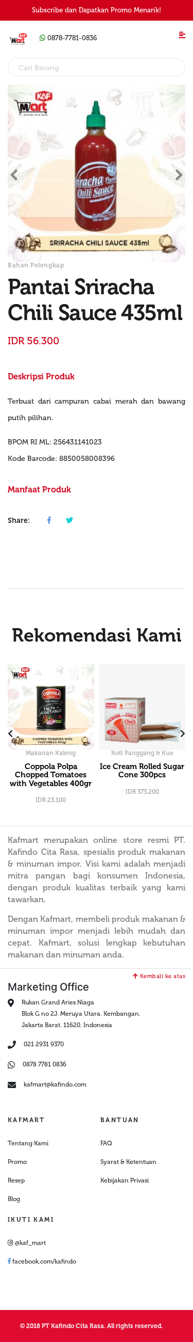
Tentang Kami (28, 1143)
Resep (16, 1180)
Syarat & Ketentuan (128, 1161)
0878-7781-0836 (71, 38)
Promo (17, 1161)
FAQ (106, 1143)
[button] (14, 173)
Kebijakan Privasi (124, 1180)
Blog (14, 1199)
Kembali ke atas (161, 976)
